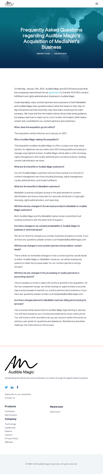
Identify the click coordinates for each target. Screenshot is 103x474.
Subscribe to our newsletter (18, 394)
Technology (10, 424)
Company (10, 419)
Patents (8, 431)
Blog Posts (61, 54)
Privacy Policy (11, 439)
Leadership (10, 428)
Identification (11, 415)
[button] (97, 3)
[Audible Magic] (9, 3)
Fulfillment (10, 411)
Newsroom (56, 407)
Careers (8, 435)
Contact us (10, 398)
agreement (54, 93)
